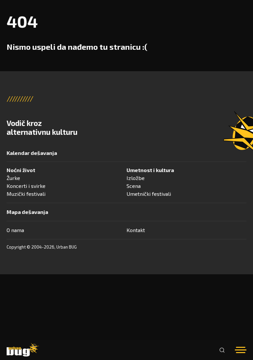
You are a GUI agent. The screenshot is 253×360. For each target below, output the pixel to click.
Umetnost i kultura (150, 170)
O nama (15, 230)
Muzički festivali (26, 194)
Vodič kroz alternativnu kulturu (42, 127)
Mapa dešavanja (27, 212)
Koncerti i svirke (26, 186)
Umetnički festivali (148, 194)
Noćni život (21, 170)
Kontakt (135, 230)
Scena (133, 186)
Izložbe (135, 178)
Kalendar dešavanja (32, 153)
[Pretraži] (222, 350)
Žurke (13, 178)
